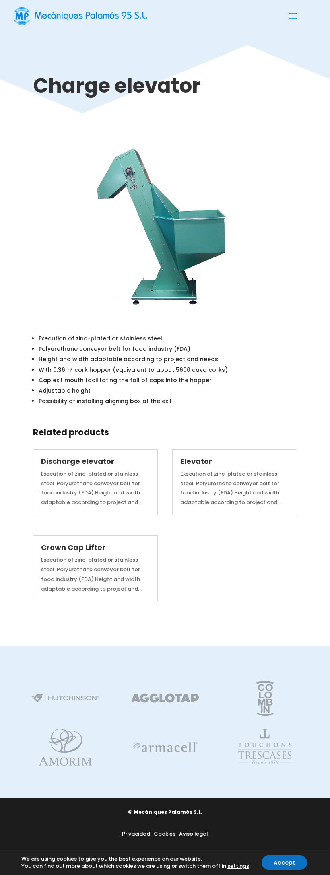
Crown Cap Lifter (73, 547)
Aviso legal (193, 834)
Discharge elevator (77, 461)
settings (238, 866)
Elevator (196, 461)
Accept (284, 863)
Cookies (164, 834)
